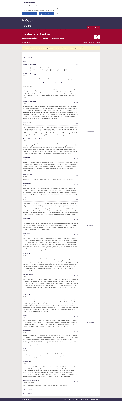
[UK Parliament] (27, 20)
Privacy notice (84, 399)
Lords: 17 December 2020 (41, 30)
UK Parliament (25, 30)
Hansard (26, 25)
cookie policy (51, 10)
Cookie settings (59, 14)
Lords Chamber (52, 30)
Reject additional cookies (46, 14)
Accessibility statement (95, 399)
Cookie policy (67, 399)
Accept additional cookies (29, 14)
